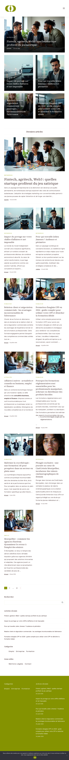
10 (17, 588)
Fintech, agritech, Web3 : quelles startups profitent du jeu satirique (31, 43)
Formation (11, 97)
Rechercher (9, 597)
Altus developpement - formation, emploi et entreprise (30, 750)
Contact (28, 664)
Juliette (38, 269)
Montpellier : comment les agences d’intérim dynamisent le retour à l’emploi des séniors (17, 543)
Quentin (9, 48)
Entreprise (11, 37)
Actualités (8, 377)
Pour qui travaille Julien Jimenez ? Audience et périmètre (49, 84)
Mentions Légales (16, 664)
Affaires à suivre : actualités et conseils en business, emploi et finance (18, 383)
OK (35, 757)
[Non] (67, 755)
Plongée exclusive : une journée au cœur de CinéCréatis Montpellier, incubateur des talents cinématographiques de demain (47, 469)
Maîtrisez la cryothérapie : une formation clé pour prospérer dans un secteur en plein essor (18, 467)
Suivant (20, 588)
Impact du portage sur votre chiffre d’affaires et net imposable (17, 84)
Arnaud (6, 272)
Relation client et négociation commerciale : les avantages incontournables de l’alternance (16, 107)
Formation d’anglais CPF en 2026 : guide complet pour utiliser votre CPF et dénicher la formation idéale (50, 109)
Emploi (6, 535)
